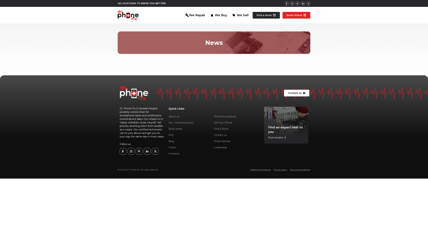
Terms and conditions (300, 169)
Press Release (222, 141)
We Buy (218, 15)
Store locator (277, 138)
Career (172, 147)
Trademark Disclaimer (260, 169)
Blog (171, 141)
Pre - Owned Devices (181, 122)
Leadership (220, 147)
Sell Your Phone (223, 122)
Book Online (296, 15)
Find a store (266, 15)
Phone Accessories (225, 116)
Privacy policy (280, 169)
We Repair (195, 15)
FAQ (171, 135)
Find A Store (221, 128)
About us (174, 116)
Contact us (296, 93)
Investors (174, 153)
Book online (175, 128)
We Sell (240, 15)
